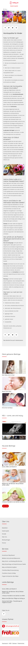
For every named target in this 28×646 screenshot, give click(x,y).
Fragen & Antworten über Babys (10, 576)
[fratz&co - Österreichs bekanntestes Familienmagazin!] (10, 636)
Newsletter (5, 528)
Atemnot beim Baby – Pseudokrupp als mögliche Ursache (12, 601)
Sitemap (14, 643)
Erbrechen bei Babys (7, 408)
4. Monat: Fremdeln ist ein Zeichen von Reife (13, 502)
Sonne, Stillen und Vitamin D (9, 466)
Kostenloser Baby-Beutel (8, 555)
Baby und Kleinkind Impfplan (9, 567)
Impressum (5, 643)
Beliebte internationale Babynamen (11, 558)
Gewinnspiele (14, 6)
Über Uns (4, 537)
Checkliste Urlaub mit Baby (9, 573)
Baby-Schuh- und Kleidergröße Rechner (12, 561)
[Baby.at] (14, 2)
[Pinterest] (12, 27)
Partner (4, 543)
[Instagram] (16, 27)
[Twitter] (9, 27)
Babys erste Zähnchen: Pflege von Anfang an (13, 598)
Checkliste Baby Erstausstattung (10, 570)
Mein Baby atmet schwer (8, 375)
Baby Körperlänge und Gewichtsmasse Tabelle (14, 564)
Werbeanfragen (6, 540)
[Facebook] (5, 27)
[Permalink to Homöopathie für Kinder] (14, 23)
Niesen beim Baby (6, 391)
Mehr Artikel (5, 506)
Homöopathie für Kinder (12, 33)
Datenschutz (21, 643)
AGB (10, 643)
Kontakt (4, 534)
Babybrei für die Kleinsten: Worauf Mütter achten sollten (13, 484)
